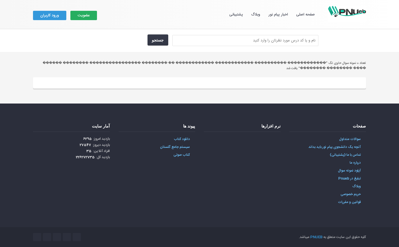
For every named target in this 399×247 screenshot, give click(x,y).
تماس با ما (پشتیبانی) (345, 155)
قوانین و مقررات (349, 202)
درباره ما (355, 163)
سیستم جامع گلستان (175, 147)
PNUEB (316, 237)
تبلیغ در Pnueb (349, 178)
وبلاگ (255, 14)
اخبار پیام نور (278, 14)
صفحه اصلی (305, 14)
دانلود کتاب (182, 139)
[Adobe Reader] (268, 142)
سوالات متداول (350, 139)
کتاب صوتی (182, 155)
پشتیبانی (236, 14)
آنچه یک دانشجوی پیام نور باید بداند (334, 147)
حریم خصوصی (351, 194)
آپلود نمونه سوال (349, 171)
